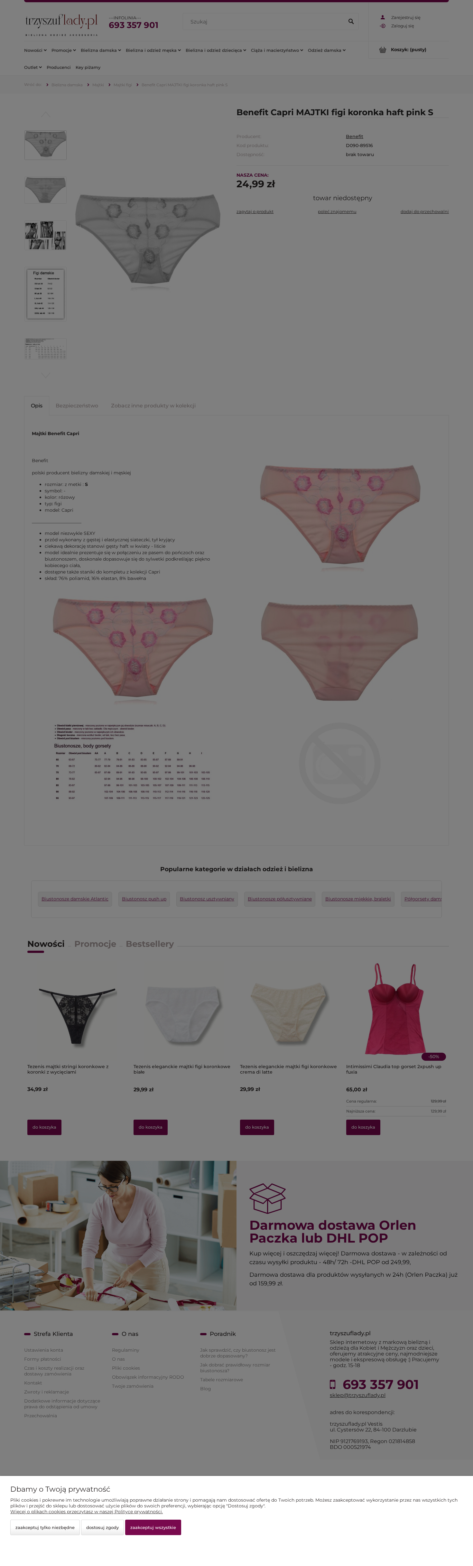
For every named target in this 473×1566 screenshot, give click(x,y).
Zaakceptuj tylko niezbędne (45, 1527)
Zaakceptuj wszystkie (153, 1527)
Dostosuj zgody (102, 1527)
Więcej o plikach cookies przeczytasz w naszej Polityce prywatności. (86, 1512)
